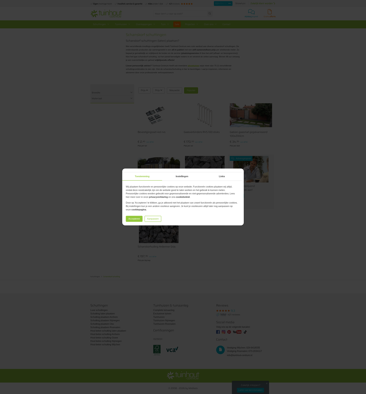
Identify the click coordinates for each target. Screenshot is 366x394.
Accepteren (134, 219)
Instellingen (182, 176)
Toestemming (142, 176)
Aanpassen (153, 219)
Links (222, 176)
